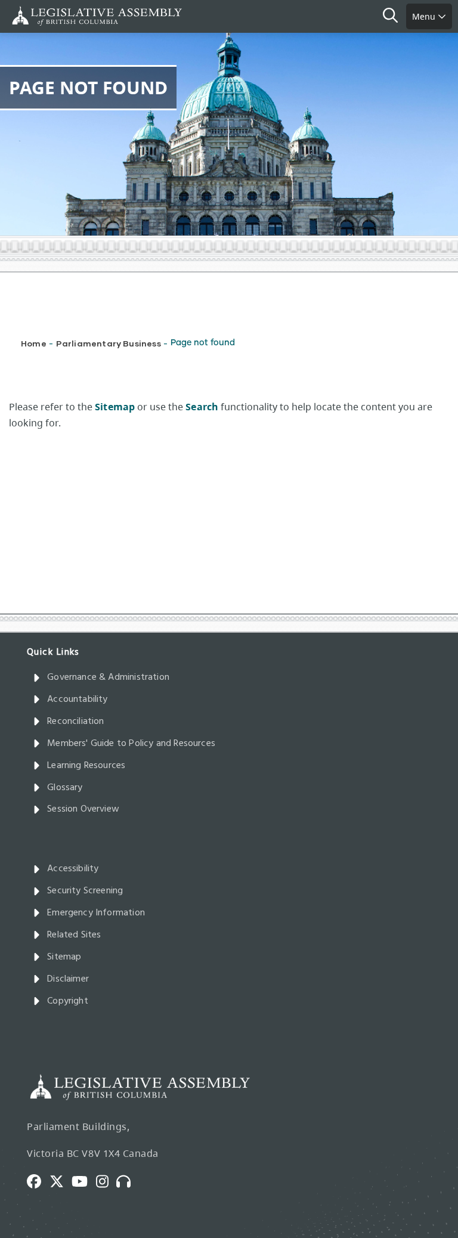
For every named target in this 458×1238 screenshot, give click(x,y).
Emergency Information (96, 913)
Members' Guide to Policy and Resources (131, 743)
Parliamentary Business (108, 343)
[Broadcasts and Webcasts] (127, 1180)
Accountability (77, 699)
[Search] (394, 17)
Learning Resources (86, 765)
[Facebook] (38, 1180)
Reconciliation (75, 721)
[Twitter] (60, 1180)
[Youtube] (84, 1180)
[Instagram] (106, 1180)
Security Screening (85, 891)
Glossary (64, 788)
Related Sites (74, 935)
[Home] (47, 15)
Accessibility (72, 869)
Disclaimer (68, 979)
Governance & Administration (108, 677)
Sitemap (64, 957)
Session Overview (83, 809)
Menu (425, 16)
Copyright (67, 1001)
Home (34, 343)
